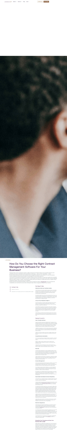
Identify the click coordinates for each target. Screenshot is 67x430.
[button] (14, 2)
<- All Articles (7, 260)
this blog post (43, 281)
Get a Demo (46, 1)
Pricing (24, 1)
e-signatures (49, 416)
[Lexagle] (9, 1)
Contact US (40, 1)
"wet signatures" (42, 407)
